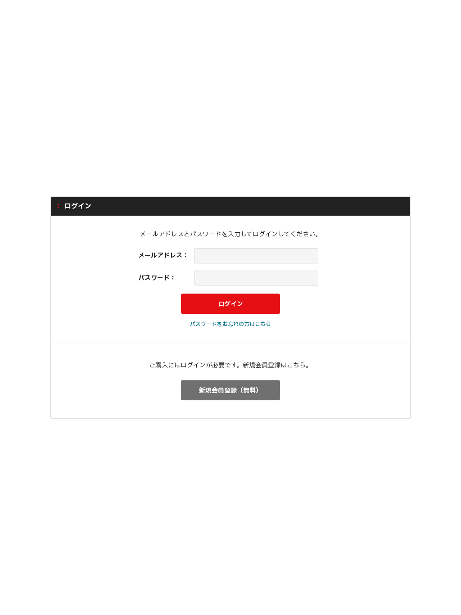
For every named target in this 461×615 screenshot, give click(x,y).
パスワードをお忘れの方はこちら (230, 324)
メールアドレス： (163, 255)
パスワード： (157, 278)
